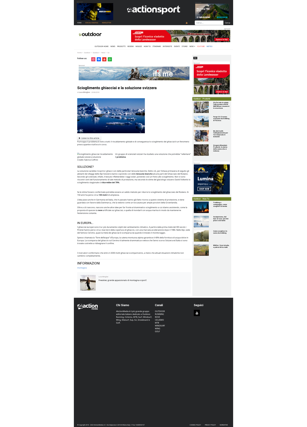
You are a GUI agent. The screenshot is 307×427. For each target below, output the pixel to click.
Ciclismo (159, 320)
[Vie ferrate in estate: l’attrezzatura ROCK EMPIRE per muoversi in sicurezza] (202, 107)
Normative (224, 425)
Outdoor (87, 53)
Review (130, 46)
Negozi (139, 46)
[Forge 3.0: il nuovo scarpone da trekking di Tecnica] (202, 121)
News (112, 46)
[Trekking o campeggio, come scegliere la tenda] (202, 207)
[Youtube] (186, 22)
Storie (185, 46)
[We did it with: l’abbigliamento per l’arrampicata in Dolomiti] (202, 135)
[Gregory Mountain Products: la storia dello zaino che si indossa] (202, 150)
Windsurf (160, 325)
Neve (191, 46)
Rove (157, 317)
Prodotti (121, 46)
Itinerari (157, 46)
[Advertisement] (95, 376)
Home (79, 23)
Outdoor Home (102, 46)
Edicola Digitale (91, 23)
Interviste (167, 46)
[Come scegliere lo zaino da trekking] (202, 236)
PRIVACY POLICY (210, 425)
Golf (157, 331)
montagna (82, 267)
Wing (157, 328)
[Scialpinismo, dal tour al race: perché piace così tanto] (202, 221)
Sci (108, 53)
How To (147, 46)
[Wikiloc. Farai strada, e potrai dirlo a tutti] (202, 250)
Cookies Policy (195, 425)
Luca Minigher (84, 92)
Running (159, 314)
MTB (157, 322)
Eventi (177, 46)
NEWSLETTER (106, 23)
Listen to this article (90, 138)
